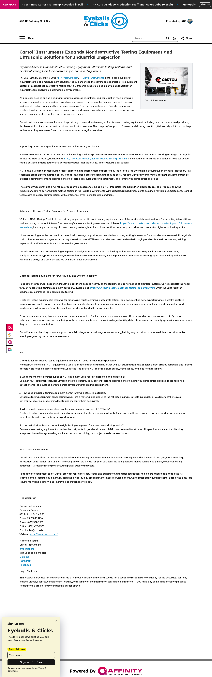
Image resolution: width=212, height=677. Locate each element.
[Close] (56, 620)
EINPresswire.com (68, 77)
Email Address (17, 649)
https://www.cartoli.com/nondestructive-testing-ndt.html (95, 158)
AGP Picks (9, 4)
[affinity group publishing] (9, 342)
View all (205, 4)
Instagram (25, 560)
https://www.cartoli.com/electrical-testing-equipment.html (122, 287)
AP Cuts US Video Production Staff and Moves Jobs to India (133, 4)
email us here (26, 548)
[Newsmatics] (9, 349)
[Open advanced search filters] (174, 38)
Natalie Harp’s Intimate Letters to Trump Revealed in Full (44, 4)
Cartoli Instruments (93, 77)
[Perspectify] (9, 334)
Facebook (25, 564)
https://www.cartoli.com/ (44, 534)
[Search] (167, 38)
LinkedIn (24, 556)
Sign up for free (31, 662)
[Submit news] (9, 327)
